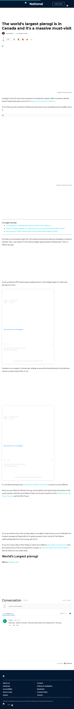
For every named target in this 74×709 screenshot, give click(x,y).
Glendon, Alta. (13, 562)
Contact (40, 683)
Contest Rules (42, 692)
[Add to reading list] (8, 39)
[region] (37, 631)
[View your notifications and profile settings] (70, 613)
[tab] (8, 613)
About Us (6, 683)
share (64, 625)
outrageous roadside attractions (35, 485)
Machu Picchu (62, 493)
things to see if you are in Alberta (42, 101)
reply (10, 625)
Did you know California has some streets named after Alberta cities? (32, 231)
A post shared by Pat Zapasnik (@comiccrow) (28, 361)
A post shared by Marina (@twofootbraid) (28, 477)
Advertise (6, 686)
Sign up (69, 600)
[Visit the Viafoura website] (68, 663)
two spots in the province (57, 545)
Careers (40, 695)
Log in (64, 600)
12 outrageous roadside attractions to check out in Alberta (28, 225)
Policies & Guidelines (44, 686)
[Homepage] (7, 675)
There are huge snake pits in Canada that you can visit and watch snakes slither (35, 228)
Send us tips (7, 692)
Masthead (40, 689)
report (69, 625)
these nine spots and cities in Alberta (55, 548)
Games (5, 695)
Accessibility (7, 689)
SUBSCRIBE (58, 4)
